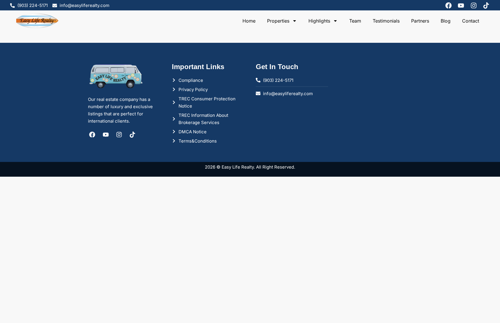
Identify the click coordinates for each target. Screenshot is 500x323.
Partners (420, 21)
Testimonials (386, 21)
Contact (470, 21)
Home (248, 21)
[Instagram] (473, 5)
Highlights (319, 21)
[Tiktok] (486, 5)
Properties (278, 21)
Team (355, 21)
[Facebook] (448, 5)
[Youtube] (461, 5)
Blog (446, 21)
